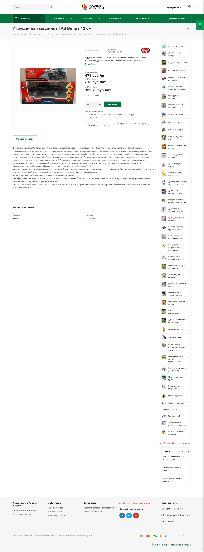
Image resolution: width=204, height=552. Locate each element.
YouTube (136, 515)
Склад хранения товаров (23, 514)
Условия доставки (56, 515)
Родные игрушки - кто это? (24, 510)
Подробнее (94, 118)
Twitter (129, 515)
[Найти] (50, 7)
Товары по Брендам (93, 512)
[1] (86, 50)
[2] (89, 50)
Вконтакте (122, 515)
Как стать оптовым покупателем (99, 508)
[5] (97, 50)
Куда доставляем (56, 508)
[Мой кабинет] (189, 7)
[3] (91, 50)
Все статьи (184, 451)
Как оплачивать (55, 512)
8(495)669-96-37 (174, 7)
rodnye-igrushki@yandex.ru (178, 515)
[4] (94, 50)
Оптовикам (90, 503)
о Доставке (54, 503)
